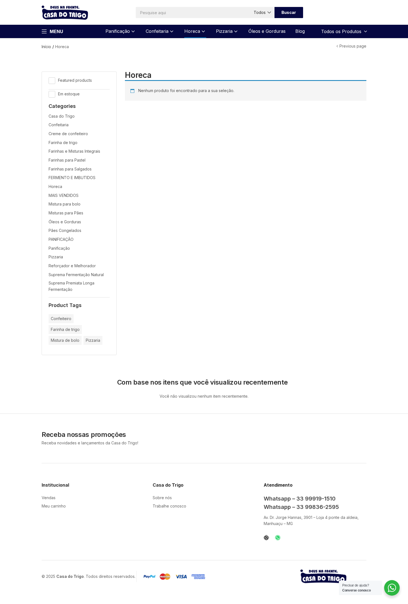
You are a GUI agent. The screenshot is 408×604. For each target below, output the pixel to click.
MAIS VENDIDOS (64, 195)
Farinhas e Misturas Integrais (74, 151)
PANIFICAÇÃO (61, 239)
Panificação (118, 31)
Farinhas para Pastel (67, 160)
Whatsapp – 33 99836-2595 (301, 507)
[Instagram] (266, 537)
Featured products (75, 80)
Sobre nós (162, 497)
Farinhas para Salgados (70, 169)
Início (46, 46)
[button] (262, 12)
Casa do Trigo (62, 116)
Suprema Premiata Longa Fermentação (71, 286)
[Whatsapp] (277, 537)
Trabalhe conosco (169, 506)
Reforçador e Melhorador (72, 265)
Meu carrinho (54, 506)
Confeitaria (158, 31)
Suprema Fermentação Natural (76, 274)
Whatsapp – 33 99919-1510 (300, 498)
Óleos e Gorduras (267, 31)
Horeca (193, 31)
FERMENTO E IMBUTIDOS (72, 177)
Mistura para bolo (64, 204)
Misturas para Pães (66, 213)
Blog (300, 31)
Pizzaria (225, 31)
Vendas (49, 497)
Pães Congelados (65, 230)
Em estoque (69, 93)
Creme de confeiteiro (68, 133)
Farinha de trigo (63, 142)
